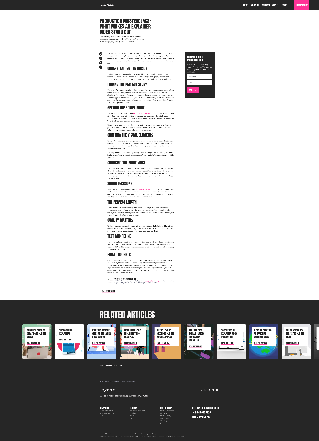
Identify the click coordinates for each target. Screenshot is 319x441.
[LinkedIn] (201, 390)
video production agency (153, 281)
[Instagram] (205, 390)
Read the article (33, 343)
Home (101, 381)
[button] (316, 343)
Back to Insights (108, 291)
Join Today (193, 90)
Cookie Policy (144, 434)
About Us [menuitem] (275, 5)
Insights (106, 381)
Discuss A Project (302, 5)
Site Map (154, 434)
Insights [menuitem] (284, 5)
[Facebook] (209, 390)
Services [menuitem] (245, 5)
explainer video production (143, 114)
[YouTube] (217, 390)
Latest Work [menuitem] (255, 5)
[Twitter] (213, 390)
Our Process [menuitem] (266, 5)
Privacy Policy (133, 434)
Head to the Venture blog (109, 365)
